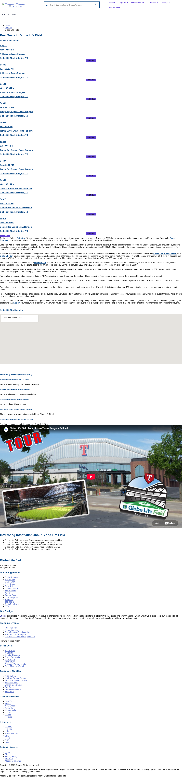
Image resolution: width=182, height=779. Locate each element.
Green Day (158, 254)
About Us (9, 759)
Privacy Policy (11, 756)
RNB (7, 740)
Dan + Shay (10, 582)
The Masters (10, 591)
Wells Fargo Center (13, 685)
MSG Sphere (10, 676)
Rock (7, 738)
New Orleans (10, 706)
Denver (8, 715)
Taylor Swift (10, 651)
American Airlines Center (16, 680)
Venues (8, 28)
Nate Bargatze (11, 597)
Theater (152, 2)
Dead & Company (13, 655)
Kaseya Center (11, 683)
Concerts (111, 2)
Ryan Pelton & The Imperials (17, 632)
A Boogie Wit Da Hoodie (15, 664)
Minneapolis (10, 710)
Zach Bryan (10, 662)
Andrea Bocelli (11, 595)
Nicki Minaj (10, 659)
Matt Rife (9, 653)
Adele (7, 593)
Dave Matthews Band (14, 666)
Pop (7, 736)
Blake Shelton (6, 256)
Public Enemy (11, 628)
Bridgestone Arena (13, 689)
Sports (123, 2)
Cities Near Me (114, 7)
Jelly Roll (9, 586)
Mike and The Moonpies (15, 634)
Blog (7, 754)
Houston (8, 717)
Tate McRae (10, 602)
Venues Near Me (137, 2)
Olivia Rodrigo (11, 577)
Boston (8, 704)
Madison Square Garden (15, 678)
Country (8, 727)
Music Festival (11, 733)
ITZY (7, 606)
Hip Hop (8, 729)
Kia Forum (9, 692)
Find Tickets (91, 60)
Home (7, 25)
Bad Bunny (10, 580)
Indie (7, 731)
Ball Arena (9, 687)
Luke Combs (170, 254)
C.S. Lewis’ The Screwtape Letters (20, 637)
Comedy (164, 2)
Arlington (21, 238)
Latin (7, 742)
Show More (5, 236)
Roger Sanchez (12, 630)
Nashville (9, 708)
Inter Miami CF (11, 588)
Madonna (9, 600)
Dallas (8, 712)
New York (9, 701)
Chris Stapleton (12, 604)
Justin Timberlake (12, 657)
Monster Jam (40, 263)
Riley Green (10, 584)
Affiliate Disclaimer (13, 761)
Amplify (16, 303)
